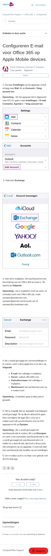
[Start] (8, 6)
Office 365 (29, 14)
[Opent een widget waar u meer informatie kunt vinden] (38, 551)
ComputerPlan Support (12, 14)
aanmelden (15, 534)
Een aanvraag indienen (35, 498)
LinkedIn (12, 468)
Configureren (41, 14)
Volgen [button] (25, 75)
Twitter (8, 468)
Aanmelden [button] (40, 5)
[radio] (18, 485)
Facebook (4, 468)
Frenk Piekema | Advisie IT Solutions (27, 67)
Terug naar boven (11, 507)
